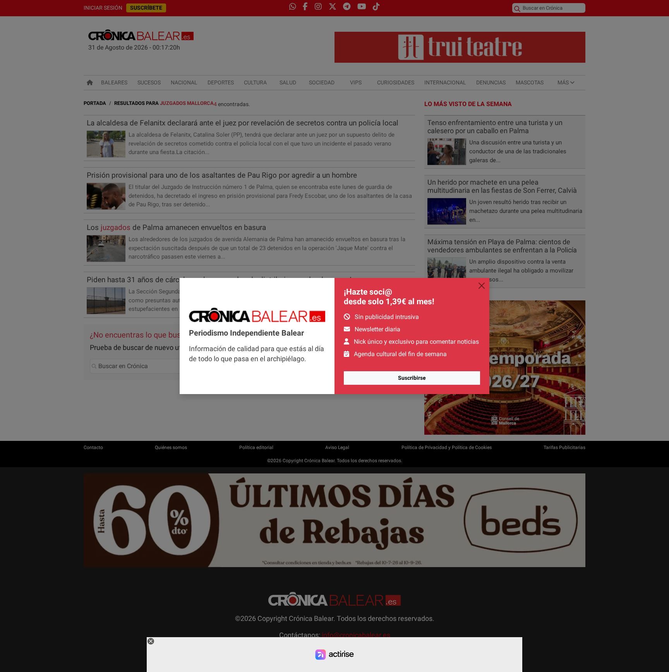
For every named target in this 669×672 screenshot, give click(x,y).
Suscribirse (412, 378)
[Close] (481, 285)
